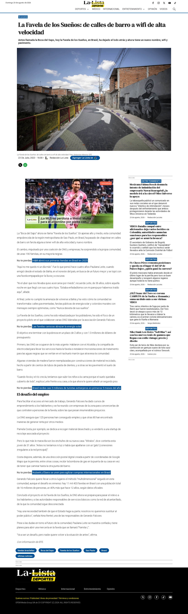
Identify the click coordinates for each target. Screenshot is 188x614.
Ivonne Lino (152, 354)
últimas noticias (25, 556)
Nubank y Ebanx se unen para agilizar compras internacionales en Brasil (71, 472)
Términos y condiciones (68, 598)
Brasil (104, 550)
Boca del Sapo (47, 550)
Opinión (152, 9)
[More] (88, 9)
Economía (23, 17)
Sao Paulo (90, 550)
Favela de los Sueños (69, 550)
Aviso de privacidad (48, 598)
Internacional (111, 9)
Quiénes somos (22, 598)
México (96, 9)
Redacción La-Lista (155, 217)
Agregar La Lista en (83, 158)
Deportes (80, 9)
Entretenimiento (132, 9)
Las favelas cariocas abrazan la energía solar (57, 326)
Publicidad (35, 598)
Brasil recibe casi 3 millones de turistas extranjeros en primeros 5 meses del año (77, 387)
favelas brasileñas (26, 550)
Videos (163, 9)
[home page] (94, 3)
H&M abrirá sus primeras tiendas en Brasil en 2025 (60, 260)
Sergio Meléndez (154, 323)
